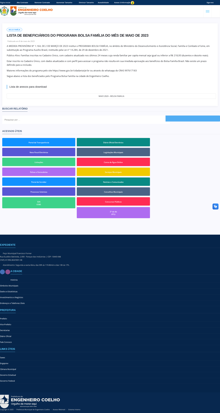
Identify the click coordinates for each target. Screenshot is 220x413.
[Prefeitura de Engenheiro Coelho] (26, 11)
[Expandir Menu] (207, 11)
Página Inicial (5, 2)
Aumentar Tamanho (64, 2)
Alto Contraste (22, 2)
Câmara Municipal (8, 369)
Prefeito (3, 318)
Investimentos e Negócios (11, 297)
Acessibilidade (103, 2)
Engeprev (4, 363)
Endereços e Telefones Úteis (12, 303)
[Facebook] (2, 271)
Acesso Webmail (59, 409)
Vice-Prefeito (5, 324)
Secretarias (5, 330)
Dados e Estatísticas (9, 291)
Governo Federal (7, 380)
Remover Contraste (42, 2)
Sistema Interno (74, 409)
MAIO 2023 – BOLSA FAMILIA (111, 96)
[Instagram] (7, 271)
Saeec (2, 357)
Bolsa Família (14, 30)
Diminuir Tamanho (86, 2)
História (14, 279)
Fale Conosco (6, 342)
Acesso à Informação (122, 2)
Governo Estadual (8, 375)
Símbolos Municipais (9, 285)
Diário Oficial (5, 336)
